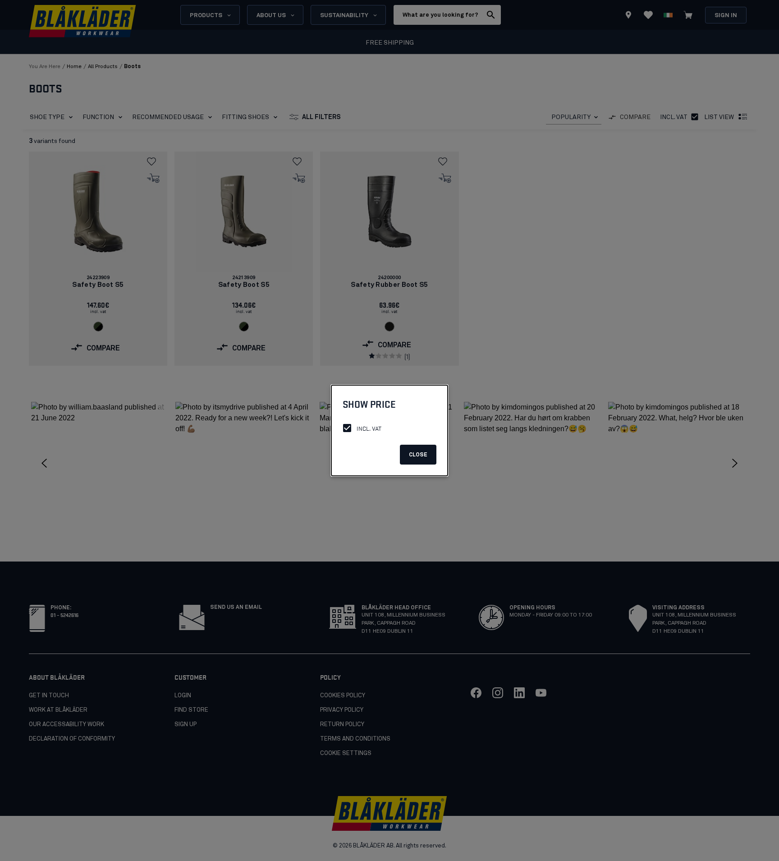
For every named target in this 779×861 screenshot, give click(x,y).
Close (418, 455)
